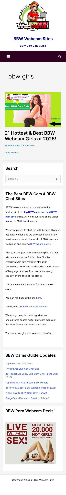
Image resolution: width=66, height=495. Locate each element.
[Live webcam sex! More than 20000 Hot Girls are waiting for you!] (30, 443)
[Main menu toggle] (8, 56)
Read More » (11, 153)
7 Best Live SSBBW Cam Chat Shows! (26, 393)
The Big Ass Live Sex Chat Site (22, 368)
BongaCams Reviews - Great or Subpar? (27, 398)
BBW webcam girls (40, 244)
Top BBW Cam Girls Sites (19, 363)
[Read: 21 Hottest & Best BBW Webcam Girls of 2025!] (33, 109)
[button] (59, 56)
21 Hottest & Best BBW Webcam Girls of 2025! (30, 136)
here (38, 297)
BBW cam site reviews (35, 306)
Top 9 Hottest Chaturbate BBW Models (26, 382)
